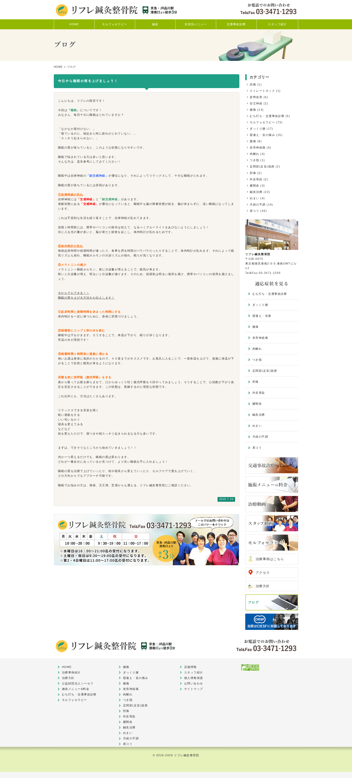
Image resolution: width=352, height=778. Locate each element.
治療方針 (263, 586)
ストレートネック (262, 90)
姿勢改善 (256, 97)
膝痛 (253, 141)
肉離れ (254, 153)
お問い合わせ (193, 683)
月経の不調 (257, 204)
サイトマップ (193, 689)
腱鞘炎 (254, 185)
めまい (254, 198)
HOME (58, 66)
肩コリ (254, 210)
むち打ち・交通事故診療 (267, 116)
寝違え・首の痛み (262, 135)
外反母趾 (256, 179)
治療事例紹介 (71, 672)
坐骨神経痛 (257, 147)
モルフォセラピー (262, 122)
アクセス (263, 572)
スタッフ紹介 (193, 672)
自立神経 (256, 103)
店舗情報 (190, 667)
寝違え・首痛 (261, 315)
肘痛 (253, 173)
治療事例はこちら (270, 559)
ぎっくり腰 (257, 128)
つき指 (254, 160)
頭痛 (253, 84)
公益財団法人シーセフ (77, 683)
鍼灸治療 (256, 191)
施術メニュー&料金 (75, 689)
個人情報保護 (193, 678)
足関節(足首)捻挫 (262, 166)
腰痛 (253, 109)
